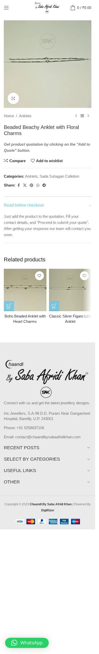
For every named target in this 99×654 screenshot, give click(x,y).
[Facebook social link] (18, 185)
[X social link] (25, 185)
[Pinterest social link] (31, 185)
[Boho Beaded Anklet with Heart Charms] (25, 290)
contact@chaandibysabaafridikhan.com (48, 437)
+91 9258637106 (30, 428)
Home (9, 116)
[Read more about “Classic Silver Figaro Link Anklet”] (54, 306)
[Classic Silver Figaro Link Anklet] (70, 290)
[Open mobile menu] (6, 8)
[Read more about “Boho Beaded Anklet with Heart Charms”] (9, 306)
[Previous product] (76, 116)
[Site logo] (48, 7)
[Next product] (88, 116)
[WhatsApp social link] (38, 185)
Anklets (25, 116)
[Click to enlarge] (13, 98)
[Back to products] (82, 116)
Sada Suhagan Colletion (59, 176)
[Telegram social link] (44, 185)
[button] (27, 643)
